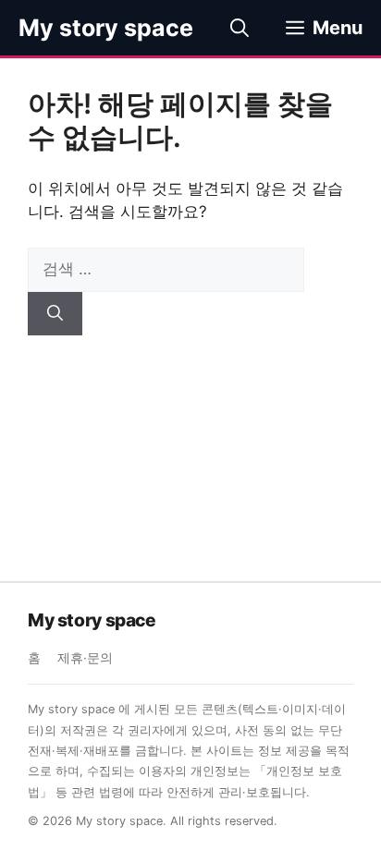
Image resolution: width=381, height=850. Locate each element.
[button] (239, 27)
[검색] (55, 314)
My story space (105, 28)
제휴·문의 (85, 657)
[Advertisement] (190, 444)
